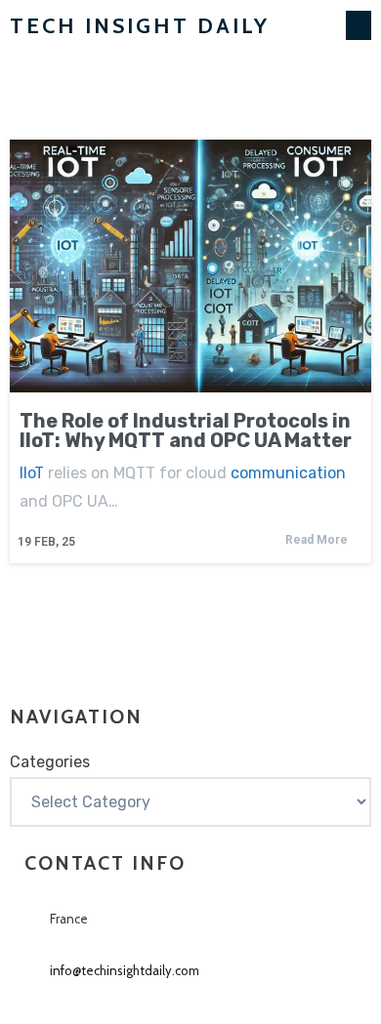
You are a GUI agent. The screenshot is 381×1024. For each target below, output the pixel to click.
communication (288, 473)
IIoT (32, 473)
